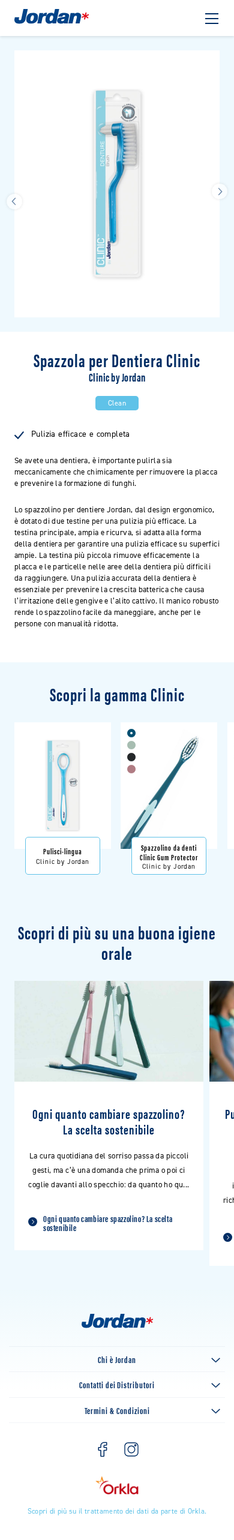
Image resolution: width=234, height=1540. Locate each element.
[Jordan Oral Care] (51, 22)
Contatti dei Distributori (117, 1384)
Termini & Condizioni (117, 1410)
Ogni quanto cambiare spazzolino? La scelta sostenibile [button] (107, 1222)
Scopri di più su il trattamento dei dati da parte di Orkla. (117, 1511)
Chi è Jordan (117, 1359)
